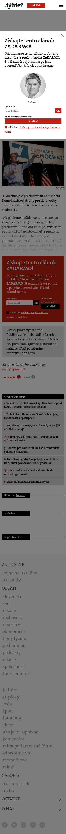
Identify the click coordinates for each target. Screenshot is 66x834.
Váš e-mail (10, 106)
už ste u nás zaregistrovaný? (18, 116)
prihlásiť (33, 121)
